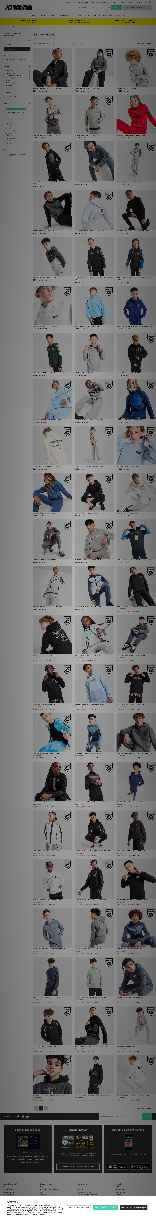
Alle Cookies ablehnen (79, 1208)
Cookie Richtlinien (37, 1214)
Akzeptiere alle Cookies (105, 1208)
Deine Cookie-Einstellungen (133, 1208)
